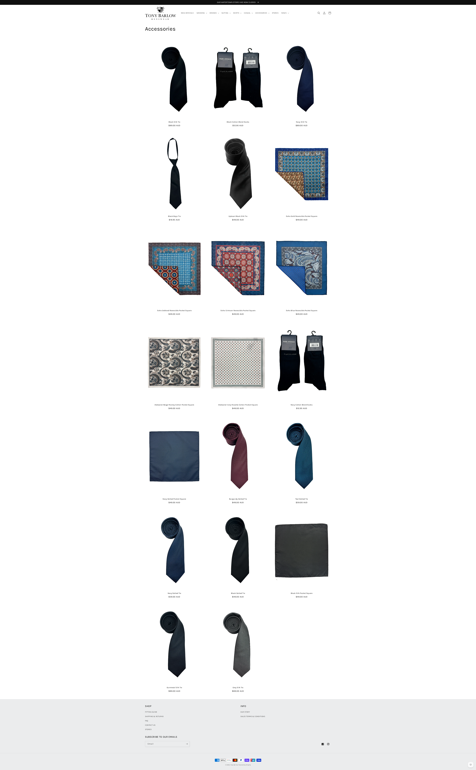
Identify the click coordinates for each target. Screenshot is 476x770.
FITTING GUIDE (151, 712)
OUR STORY (245, 712)
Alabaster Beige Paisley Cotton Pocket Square (174, 405)
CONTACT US (150, 725)
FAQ (146, 721)
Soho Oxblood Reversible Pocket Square (174, 310)
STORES (148, 729)
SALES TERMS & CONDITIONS (252, 716)
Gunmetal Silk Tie (174, 687)
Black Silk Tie (174, 122)
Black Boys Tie (174, 216)
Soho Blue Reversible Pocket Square (301, 310)
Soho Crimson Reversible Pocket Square (238, 310)
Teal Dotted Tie (301, 499)
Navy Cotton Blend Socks (302, 405)
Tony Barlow (234, 765)
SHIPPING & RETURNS (154, 716)
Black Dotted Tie (238, 593)
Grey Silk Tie (238, 687)
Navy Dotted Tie (174, 593)
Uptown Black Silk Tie (238, 216)
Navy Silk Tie (301, 122)
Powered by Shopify (244, 765)
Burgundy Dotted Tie (238, 499)
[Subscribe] (187, 744)
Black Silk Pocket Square (301, 593)
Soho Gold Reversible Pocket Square (301, 216)
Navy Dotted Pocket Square (174, 499)
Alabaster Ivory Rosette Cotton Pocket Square (238, 405)
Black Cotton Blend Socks (238, 122)
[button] (201, 13)
